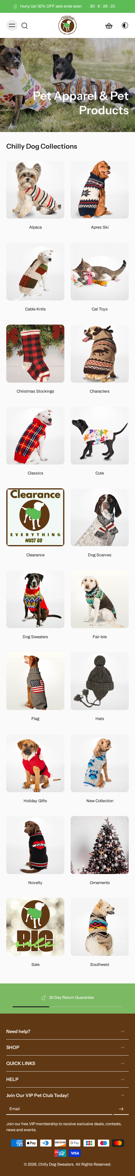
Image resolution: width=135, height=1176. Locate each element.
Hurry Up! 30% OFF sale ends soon (67, 6)
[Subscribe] (121, 1109)
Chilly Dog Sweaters (55, 1164)
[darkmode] (123, 25)
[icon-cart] (109, 25)
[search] (24, 25)
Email (14, 1109)
